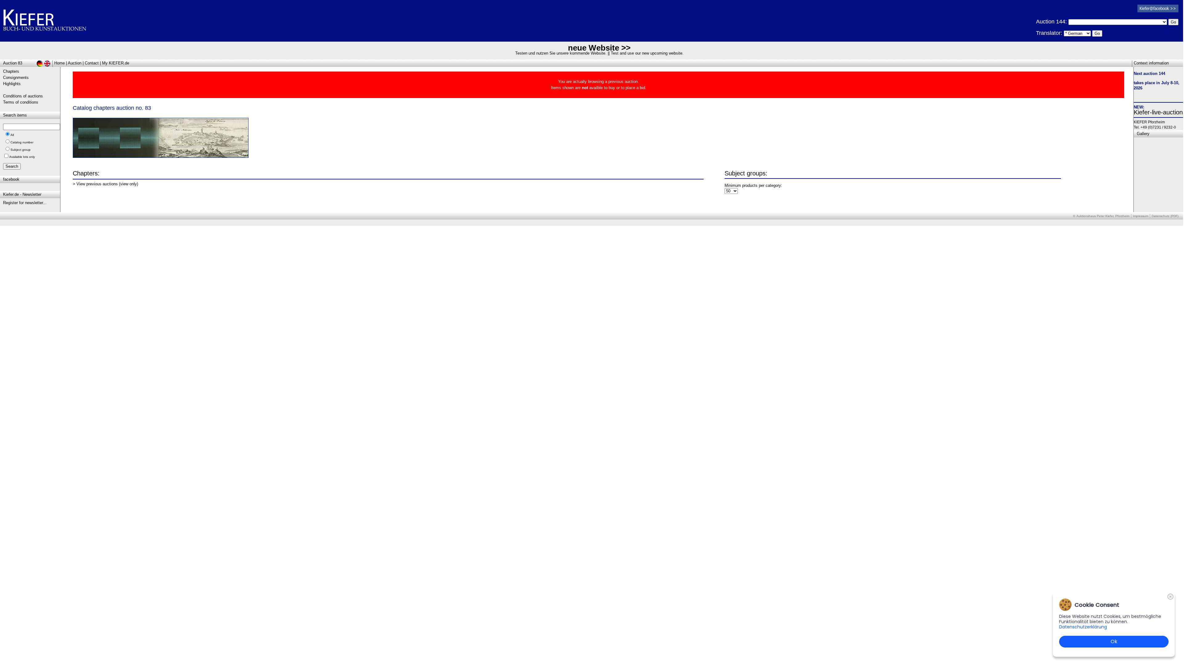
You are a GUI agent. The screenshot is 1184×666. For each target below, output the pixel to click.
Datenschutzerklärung (1083, 627)
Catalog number (21, 142)
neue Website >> (599, 47)
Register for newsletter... (25, 202)
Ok (1114, 641)
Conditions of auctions (23, 96)
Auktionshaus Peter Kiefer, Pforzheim (1102, 216)
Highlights (12, 83)
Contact (92, 63)
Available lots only (22, 156)
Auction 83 (12, 63)
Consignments (16, 77)
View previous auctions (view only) (107, 184)
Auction (74, 63)
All (12, 135)
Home (59, 63)
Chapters (11, 71)
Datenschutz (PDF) (1165, 216)
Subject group (20, 149)
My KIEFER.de (115, 63)
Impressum (1140, 216)
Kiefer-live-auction (1158, 112)
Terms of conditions (20, 102)
